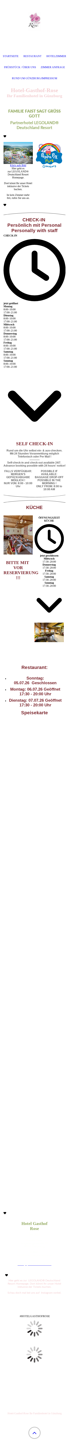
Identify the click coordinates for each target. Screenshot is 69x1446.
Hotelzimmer (56, 56)
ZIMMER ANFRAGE (53, 67)
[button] (34, 1432)
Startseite (11, 56)
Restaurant (32, 56)
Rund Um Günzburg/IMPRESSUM (34, 78)
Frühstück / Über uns (20, 67)
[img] (34, 21)
